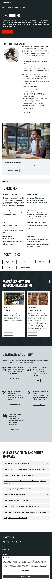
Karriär (4, 551)
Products (15, 7)
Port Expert (26, 261)
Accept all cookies (26, 576)
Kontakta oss (7, 32)
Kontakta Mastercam (12, 170)
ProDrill (9, 267)
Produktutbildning (14, 378)
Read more (9, 334)
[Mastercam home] (6, 2)
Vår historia (5, 546)
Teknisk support (39, 404)
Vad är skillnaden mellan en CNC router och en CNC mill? (22, 506)
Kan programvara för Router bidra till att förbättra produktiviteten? (25, 512)
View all (46, 281)
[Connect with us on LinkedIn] (16, 541)
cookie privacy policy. (23, 567)
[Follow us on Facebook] (4, 541)
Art (40, 98)
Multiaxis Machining (26, 267)
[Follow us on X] (12, 541)
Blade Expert (42, 261)
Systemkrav (5, 554)
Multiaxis (31, 93)
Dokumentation (15, 429)
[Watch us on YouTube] (20, 541)
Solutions (9, 7)
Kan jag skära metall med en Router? (15, 518)
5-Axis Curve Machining (9, 262)
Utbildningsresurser (15, 404)
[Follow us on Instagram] (8, 541)
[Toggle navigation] (48, 3)
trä (35, 55)
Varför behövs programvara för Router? (16, 500)
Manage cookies (25, 570)
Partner (37, 380)
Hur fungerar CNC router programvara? (16, 463)
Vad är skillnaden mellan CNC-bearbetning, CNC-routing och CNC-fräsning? (25, 482)
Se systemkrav (28, 112)
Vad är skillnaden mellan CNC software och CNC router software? (25, 469)
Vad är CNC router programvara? (14, 494)
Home (3, 7)
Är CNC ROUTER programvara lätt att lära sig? (18, 475)
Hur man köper (5, 549)
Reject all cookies (26, 573)
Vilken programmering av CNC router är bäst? (18, 489)
